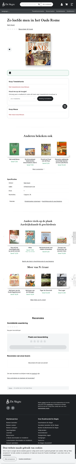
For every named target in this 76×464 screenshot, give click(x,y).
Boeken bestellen (11, 422)
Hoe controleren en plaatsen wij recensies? (21, 378)
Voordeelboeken (60, 11)
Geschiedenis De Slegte (45, 422)
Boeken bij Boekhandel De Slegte (48, 427)
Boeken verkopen (11, 427)
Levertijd (9, 432)
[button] (4, 236)
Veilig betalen (42, 430)
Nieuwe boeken (50, 11)
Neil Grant (11, 25)
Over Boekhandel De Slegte (48, 419)
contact (43, 402)
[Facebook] (8, 408)
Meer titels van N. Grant (38, 300)
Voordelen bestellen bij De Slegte (48, 425)
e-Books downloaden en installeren (17, 438)
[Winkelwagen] (66, 4)
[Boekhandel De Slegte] (8, 4)
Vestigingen (41, 438)
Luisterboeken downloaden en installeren (19, 440)
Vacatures (41, 440)
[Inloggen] (61, 4)
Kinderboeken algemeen (32, 201)
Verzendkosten (42, 432)
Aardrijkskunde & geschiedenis (52, 201)
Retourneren (10, 435)
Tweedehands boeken (38, 11)
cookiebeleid (7, 455)
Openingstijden (11, 430)
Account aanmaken (12, 443)
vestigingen (50, 404)
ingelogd (34, 373)
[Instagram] (12, 408)
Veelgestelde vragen (43, 408)
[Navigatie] (71, 4)
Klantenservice (12, 419)
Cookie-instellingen (25, 459)
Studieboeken (70, 11)
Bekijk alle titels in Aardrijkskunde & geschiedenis (38, 261)
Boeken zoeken (11, 425)
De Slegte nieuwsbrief (45, 443)
